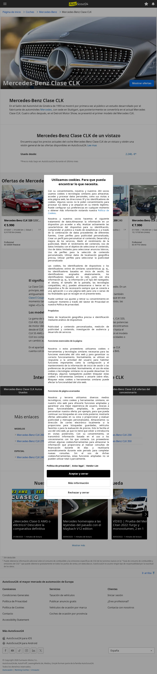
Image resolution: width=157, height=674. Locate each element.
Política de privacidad (58, 465)
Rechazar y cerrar (78, 492)
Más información (78, 483)
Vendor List (92, 465)
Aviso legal (78, 465)
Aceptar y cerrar (78, 473)
